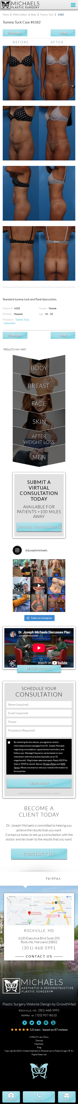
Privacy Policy (50, 764)
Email (67, 1100)
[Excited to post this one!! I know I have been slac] (56, 568)
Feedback (39, 1044)
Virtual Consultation (39, 527)
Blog (39, 1047)
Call (39, 1100)
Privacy (48, 794)
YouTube (53, 1022)
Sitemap (39, 1040)
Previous (14, 33)
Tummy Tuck (46, 14)
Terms (56, 794)
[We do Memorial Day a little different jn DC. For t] (21, 585)
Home (6, 14)
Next (63, 33)
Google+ (38, 1022)
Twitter (31, 1022)
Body (33, 14)
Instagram (46, 1022)
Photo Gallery (20, 14)
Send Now (39, 783)
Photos (11, 1100)
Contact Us (39, 854)
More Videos (39, 668)
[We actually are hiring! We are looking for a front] (21, 568)
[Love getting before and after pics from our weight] (39, 568)
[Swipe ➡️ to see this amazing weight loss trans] (56, 585)
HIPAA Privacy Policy (39, 1037)
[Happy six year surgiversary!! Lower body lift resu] (39, 603)
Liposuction (9, 323)
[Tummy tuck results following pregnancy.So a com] (39, 585)
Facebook (24, 1022)
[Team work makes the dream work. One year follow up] (56, 603)
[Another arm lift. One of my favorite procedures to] (21, 603)
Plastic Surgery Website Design (27, 1004)
